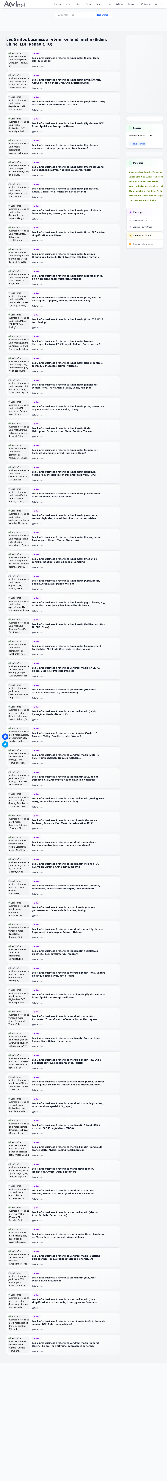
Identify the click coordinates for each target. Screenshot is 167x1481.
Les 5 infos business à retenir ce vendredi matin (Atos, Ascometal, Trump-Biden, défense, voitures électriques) (64, 1018)
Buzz (79, 4)
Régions (144, 4)
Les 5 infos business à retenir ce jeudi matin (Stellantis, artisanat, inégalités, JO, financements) (64, 691)
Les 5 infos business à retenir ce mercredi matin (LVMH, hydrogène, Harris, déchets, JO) (64, 713)
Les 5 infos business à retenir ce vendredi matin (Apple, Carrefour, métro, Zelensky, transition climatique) (64, 843)
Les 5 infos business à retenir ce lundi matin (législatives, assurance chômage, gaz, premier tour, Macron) (65, 146)
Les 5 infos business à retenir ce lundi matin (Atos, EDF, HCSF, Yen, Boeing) (67, 321)
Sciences (108, 4)
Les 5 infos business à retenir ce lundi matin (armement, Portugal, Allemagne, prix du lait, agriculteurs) (65, 451)
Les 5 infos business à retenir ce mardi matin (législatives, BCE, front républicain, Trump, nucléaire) (68, 996)
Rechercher (102, 14)
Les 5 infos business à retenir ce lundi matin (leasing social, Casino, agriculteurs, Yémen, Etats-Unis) (66, 538)
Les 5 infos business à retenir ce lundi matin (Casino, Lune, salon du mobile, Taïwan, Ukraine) (66, 495)
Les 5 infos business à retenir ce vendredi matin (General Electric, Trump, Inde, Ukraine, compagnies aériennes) (65, 1344)
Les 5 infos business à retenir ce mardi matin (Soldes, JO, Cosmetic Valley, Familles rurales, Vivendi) (65, 735)
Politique (120, 4)
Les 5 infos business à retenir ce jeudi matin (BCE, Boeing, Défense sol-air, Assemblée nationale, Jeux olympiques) (65, 778)
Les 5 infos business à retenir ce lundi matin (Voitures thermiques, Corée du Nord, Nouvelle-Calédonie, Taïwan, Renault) (65, 256)
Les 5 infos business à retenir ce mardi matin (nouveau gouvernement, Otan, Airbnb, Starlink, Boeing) (64, 909)
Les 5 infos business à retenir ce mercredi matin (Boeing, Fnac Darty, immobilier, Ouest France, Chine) (68, 800)
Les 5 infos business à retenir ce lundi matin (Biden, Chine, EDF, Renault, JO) (66, 59)
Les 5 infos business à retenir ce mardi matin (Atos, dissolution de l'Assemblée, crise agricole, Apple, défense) (68, 1235)
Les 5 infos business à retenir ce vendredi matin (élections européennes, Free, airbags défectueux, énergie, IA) (66, 1257)
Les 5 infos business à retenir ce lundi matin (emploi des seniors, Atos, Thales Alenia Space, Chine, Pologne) (65, 386)
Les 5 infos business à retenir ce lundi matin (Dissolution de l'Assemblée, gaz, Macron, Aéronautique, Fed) (67, 212)
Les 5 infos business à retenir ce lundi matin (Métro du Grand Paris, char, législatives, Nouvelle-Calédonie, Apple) (68, 168)
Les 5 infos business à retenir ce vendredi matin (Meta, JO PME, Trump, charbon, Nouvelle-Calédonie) (65, 756)
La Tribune (38, 66)
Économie (132, 4)
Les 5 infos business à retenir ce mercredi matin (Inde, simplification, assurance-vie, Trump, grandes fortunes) (64, 1301)
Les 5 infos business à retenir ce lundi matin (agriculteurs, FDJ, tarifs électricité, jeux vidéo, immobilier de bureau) (68, 604)
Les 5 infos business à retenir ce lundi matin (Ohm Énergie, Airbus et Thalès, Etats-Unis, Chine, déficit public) (66, 81)
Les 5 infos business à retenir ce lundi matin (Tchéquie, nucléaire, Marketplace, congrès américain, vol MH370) (64, 473)
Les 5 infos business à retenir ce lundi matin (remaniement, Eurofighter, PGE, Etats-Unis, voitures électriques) (67, 647)
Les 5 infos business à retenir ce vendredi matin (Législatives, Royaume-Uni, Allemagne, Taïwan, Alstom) (68, 931)
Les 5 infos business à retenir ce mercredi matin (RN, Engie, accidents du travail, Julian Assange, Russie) (67, 1061)
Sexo (98, 4)
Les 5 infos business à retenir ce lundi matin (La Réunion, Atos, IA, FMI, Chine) (68, 626)
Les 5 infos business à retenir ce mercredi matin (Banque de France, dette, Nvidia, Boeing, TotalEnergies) (67, 1148)
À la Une (57, 4)
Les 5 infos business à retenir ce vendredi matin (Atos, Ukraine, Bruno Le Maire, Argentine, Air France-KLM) (63, 1192)
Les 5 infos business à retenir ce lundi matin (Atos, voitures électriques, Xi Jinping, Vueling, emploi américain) (66, 299)
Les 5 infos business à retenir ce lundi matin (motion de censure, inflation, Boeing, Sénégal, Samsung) (64, 560)
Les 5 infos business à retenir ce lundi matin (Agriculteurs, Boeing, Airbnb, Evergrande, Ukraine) (66, 582)
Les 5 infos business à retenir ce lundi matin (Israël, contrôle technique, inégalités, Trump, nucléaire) (67, 364)
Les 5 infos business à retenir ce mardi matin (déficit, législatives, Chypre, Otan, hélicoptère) (63, 1170)
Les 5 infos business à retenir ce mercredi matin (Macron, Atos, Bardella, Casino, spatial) (65, 1214)
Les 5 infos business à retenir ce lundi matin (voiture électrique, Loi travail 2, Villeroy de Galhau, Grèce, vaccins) (66, 342)
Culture (89, 4)
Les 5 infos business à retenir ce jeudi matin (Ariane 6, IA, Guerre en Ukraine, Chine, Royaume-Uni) (65, 865)
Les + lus (69, 4)
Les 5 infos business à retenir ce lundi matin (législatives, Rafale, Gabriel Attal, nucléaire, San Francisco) (65, 190)
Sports (157, 4)
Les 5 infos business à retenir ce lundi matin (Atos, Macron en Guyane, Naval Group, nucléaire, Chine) (68, 408)
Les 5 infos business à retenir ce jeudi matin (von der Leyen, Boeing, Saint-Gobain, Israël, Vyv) (67, 1039)
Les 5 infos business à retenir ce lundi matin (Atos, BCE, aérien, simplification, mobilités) (68, 234)
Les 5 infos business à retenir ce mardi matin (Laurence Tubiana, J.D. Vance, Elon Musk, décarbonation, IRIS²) (64, 822)
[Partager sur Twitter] (5, 744)
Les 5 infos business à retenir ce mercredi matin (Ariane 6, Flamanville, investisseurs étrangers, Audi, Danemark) (66, 887)
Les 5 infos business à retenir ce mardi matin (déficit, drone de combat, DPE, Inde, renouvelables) (68, 1323)
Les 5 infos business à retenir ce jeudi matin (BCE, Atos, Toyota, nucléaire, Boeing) (64, 1279)
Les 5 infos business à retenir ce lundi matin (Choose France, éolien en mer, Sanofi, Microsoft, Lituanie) (67, 277)
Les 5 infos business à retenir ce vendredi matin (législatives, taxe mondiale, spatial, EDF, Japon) (67, 1105)
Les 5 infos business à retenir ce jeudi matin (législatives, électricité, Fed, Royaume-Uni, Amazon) (65, 952)
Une (37, 54)
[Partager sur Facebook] (5, 736)
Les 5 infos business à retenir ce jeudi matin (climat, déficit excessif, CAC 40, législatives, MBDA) (66, 1127)
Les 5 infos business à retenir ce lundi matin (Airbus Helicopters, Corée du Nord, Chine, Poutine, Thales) (62, 430)
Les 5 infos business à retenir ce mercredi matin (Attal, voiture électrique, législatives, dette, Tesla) (68, 974)
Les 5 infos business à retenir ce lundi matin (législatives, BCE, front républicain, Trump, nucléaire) (68, 125)
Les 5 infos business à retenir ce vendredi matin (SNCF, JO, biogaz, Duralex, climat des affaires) (66, 669)
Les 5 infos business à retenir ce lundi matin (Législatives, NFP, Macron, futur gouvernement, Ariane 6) (68, 103)
